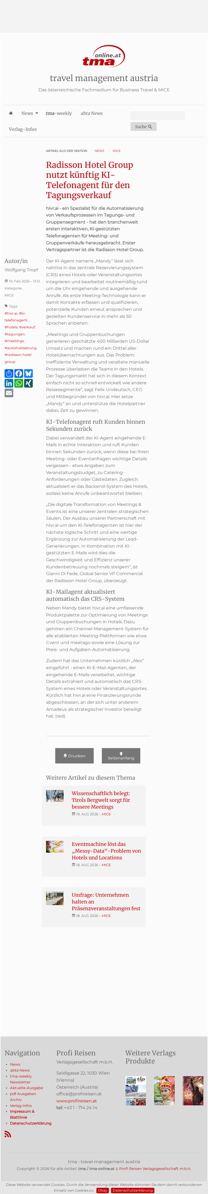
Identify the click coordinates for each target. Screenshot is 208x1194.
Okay (102, 1190)
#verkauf (27, 327)
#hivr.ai (11, 313)
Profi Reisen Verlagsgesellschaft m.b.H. (155, 1168)
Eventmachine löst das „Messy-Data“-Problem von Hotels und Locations (106, 851)
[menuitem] (11, 113)
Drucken (76, 756)
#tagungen (15, 334)
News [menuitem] (27, 113)
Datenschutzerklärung (133, 1190)
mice (106, 814)
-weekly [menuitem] (59, 113)
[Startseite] (104, 56)
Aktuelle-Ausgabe (26, 1088)
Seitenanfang (121, 758)
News (15, 1064)
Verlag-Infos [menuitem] (23, 129)
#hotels (11, 327)
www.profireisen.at (76, 1100)
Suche (141, 126)
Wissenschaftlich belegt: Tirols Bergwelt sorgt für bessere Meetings (101, 800)
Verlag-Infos (21, 1105)
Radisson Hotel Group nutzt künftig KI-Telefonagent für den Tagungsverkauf (89, 180)
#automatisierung (21, 348)
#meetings (14, 341)
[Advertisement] (104, 12)
